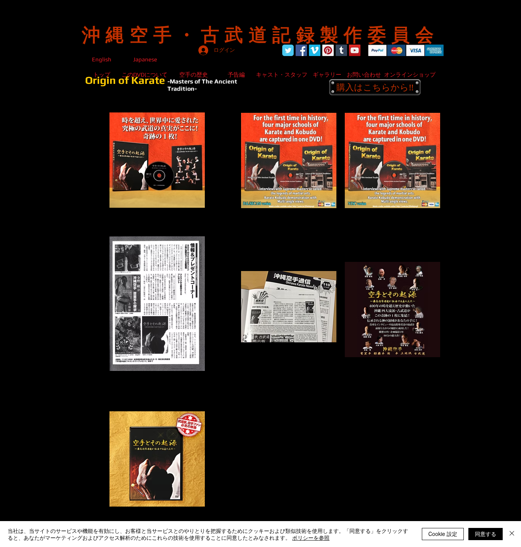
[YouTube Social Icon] (354, 50)
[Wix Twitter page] (288, 50)
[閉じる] (511, 534)
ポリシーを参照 (311, 537)
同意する (485, 533)
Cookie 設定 (442, 533)
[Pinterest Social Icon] (328, 50)
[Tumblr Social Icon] (341, 50)
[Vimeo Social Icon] (314, 50)
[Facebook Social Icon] (301, 50)
